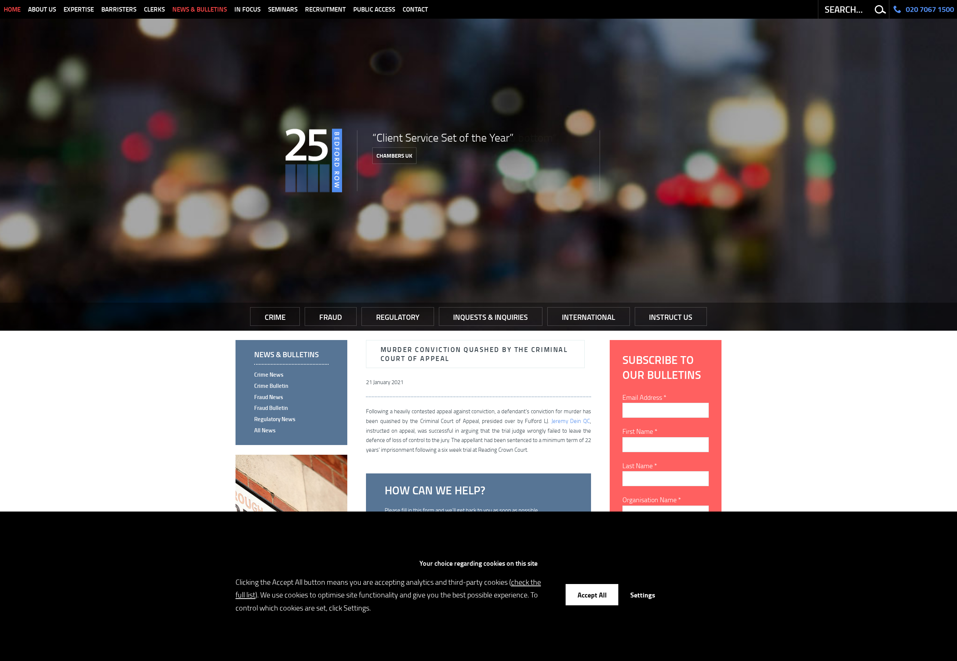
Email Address (644, 397)
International (588, 317)
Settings (642, 595)
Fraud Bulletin (271, 408)
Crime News (268, 374)
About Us (42, 9)
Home (12, 9)
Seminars (283, 9)
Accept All (592, 595)
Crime (275, 317)
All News (265, 430)
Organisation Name (651, 499)
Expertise (79, 9)
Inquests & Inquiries (490, 317)
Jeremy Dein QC (570, 420)
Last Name (639, 465)
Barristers (118, 9)
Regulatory (397, 317)
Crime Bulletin (271, 386)
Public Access (374, 9)
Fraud (330, 317)
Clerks (154, 9)
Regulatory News (274, 419)
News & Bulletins (199, 9)
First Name (640, 431)
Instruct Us (670, 317)
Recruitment (325, 9)
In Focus (247, 9)
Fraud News (268, 397)
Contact (415, 9)
